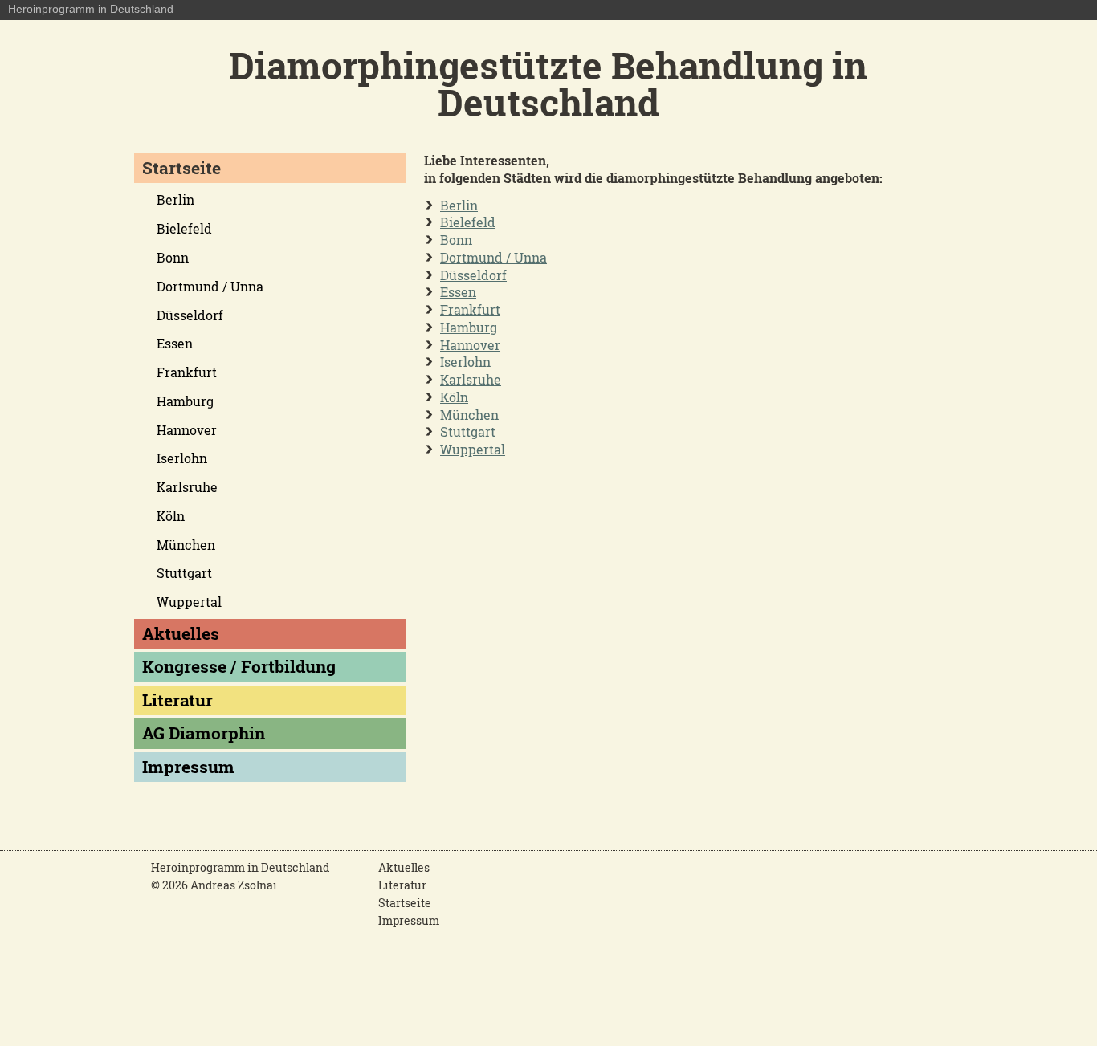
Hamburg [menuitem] (185, 401)
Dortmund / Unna (493, 257)
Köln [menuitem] (171, 515)
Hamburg (468, 327)
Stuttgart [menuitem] (184, 572)
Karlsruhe (470, 379)
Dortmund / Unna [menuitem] (210, 286)
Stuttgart (467, 431)
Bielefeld (467, 222)
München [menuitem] (186, 544)
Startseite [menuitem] (181, 168)
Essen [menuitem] (175, 343)
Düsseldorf (473, 275)
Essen (458, 291)
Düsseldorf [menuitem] (190, 315)
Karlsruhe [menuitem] (187, 486)
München (469, 414)
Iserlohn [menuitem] (182, 458)
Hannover (470, 344)
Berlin (459, 205)
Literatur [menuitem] (177, 700)
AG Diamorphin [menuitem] (203, 733)
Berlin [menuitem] (175, 199)
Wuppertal (472, 449)
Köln (454, 397)
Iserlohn (465, 361)
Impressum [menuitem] (188, 766)
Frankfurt (470, 309)
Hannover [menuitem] (187, 429)
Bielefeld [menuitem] (184, 228)
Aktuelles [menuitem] (180, 633)
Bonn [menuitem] (173, 257)
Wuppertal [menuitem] (189, 601)
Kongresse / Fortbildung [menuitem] (239, 666)
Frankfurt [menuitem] (187, 372)
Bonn (456, 239)
